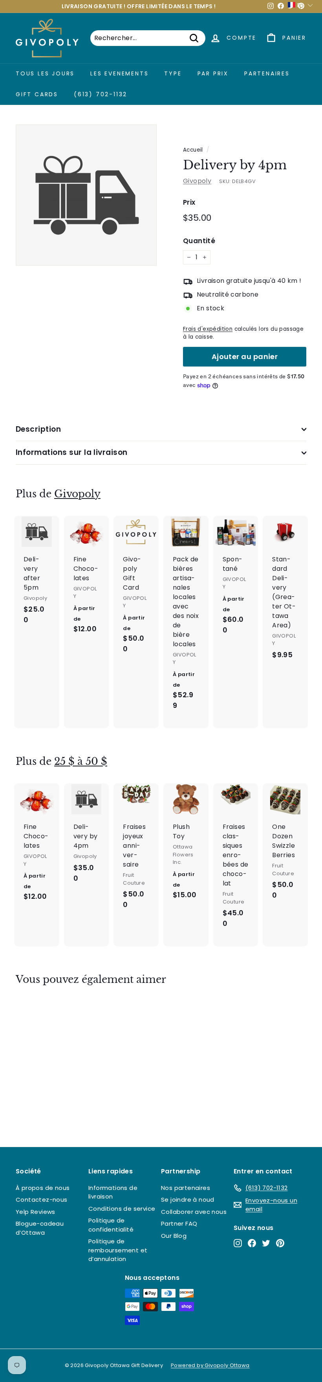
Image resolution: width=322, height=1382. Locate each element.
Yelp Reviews (35, 1212)
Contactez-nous (42, 1199)
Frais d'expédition (207, 329)
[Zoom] (86, 195)
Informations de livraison (112, 1192)
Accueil (193, 150)
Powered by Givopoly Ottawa (210, 1365)
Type (172, 73)
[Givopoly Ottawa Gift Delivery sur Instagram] (238, 1243)
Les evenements (119, 73)
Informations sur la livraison (72, 452)
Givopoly (197, 180)
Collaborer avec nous (194, 1212)
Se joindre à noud (187, 1199)
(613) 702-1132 (100, 94)
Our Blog (174, 1236)
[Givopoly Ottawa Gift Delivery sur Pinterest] (280, 1243)
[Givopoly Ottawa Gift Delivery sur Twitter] (266, 1243)
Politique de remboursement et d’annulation (117, 1250)
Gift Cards (37, 94)
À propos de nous (43, 1188)
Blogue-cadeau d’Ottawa (40, 1228)
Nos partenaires (185, 1188)
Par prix (213, 73)
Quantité (199, 241)
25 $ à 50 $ (80, 761)
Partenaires (267, 73)
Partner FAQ (179, 1223)
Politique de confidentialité (111, 1225)
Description (38, 429)
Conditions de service (121, 1208)
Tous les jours (45, 73)
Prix (189, 202)
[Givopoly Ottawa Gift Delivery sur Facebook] (252, 1243)
